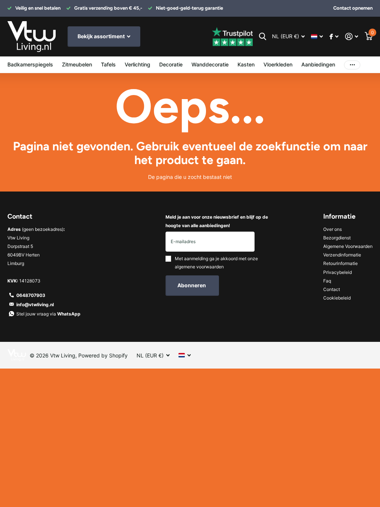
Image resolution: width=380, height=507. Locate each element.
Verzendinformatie (342, 255)
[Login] (351, 36)
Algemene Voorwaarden (348, 246)
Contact (331, 289)
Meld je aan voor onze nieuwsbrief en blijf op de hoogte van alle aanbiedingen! (217, 221)
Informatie (339, 216)
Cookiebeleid (337, 298)
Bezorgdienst (337, 238)
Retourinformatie (340, 263)
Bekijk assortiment (102, 36)
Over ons (332, 229)
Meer (352, 64)
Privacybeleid (337, 272)
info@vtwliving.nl (35, 304)
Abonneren (192, 285)
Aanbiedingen (318, 64)
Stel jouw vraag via (48, 314)
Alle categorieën (77, 65)
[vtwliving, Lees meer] (334, 36)
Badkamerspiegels (30, 64)
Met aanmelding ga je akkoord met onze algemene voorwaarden (216, 262)
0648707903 (30, 295)
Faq (327, 281)
